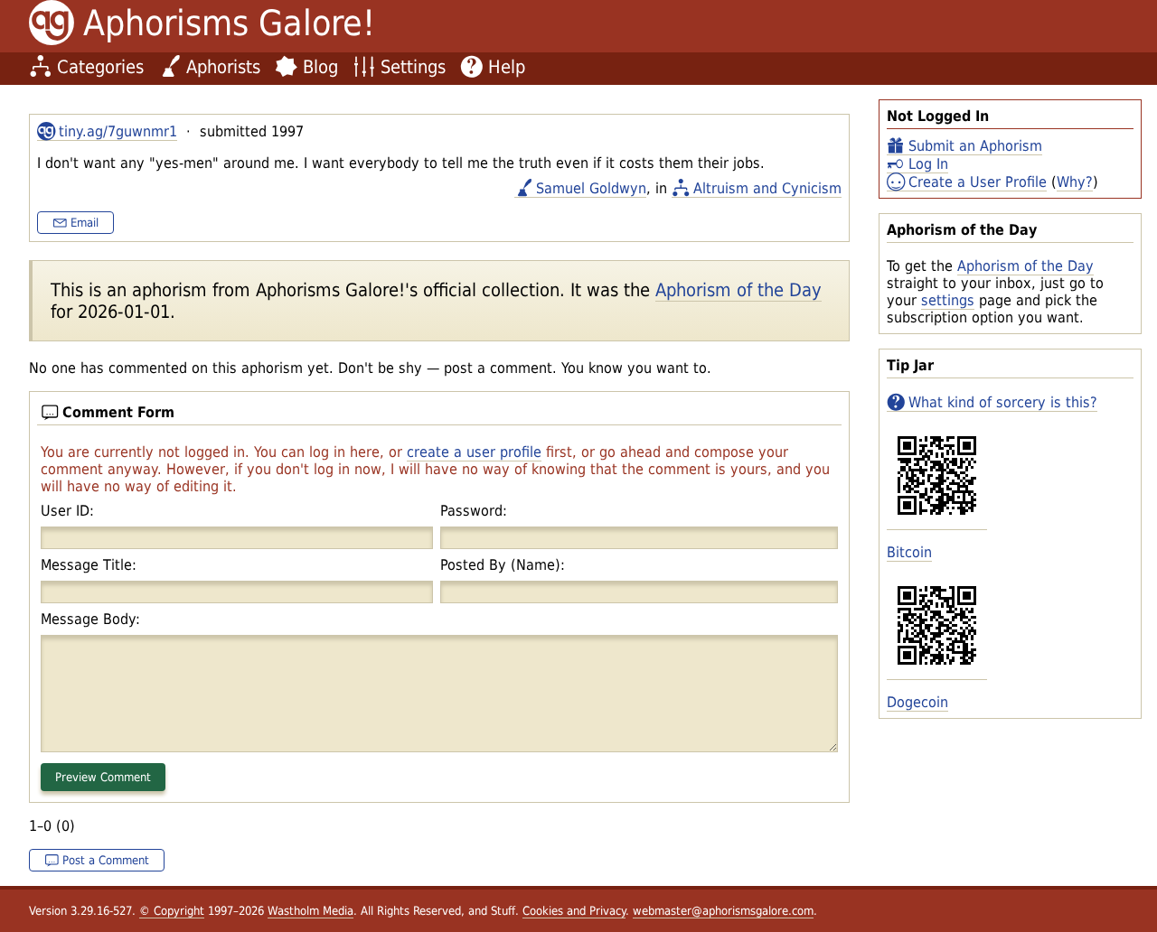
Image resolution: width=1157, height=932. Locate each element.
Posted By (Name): (502, 564)
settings (947, 300)
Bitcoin (909, 552)
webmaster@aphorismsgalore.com (723, 911)
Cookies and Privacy (574, 911)
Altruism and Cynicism (767, 188)
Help (506, 67)
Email (85, 222)
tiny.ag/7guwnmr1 (118, 131)
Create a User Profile (977, 182)
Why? (1075, 182)
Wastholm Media (310, 911)
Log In (928, 163)
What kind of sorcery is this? (1002, 402)
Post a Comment (105, 860)
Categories (100, 67)
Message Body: (90, 619)
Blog (320, 67)
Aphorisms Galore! (229, 23)
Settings (413, 67)
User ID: (67, 510)
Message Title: (88, 564)
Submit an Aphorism (975, 145)
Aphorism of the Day (1025, 266)
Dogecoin (917, 702)
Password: (473, 510)
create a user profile (474, 452)
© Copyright (171, 911)
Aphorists (223, 67)
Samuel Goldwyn (591, 188)
